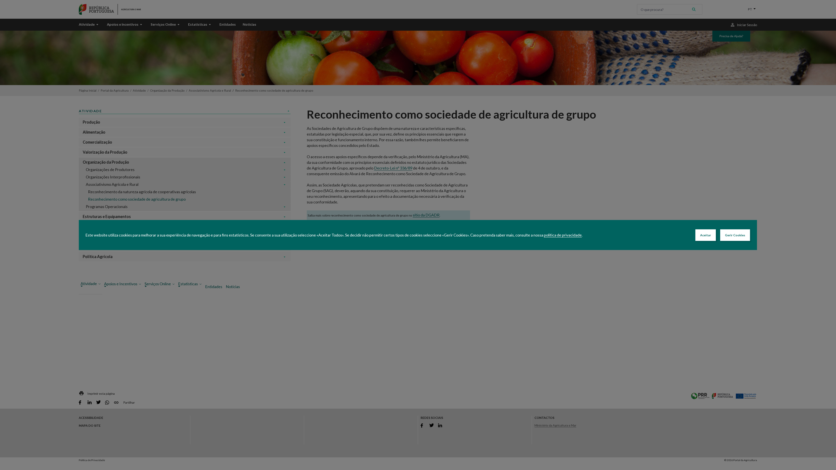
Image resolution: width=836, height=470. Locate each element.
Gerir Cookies (735, 235)
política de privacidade (563, 235)
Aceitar (705, 235)
